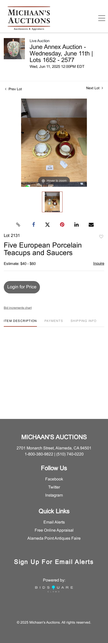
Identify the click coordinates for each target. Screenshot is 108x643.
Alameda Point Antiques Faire (54, 538)
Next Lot (93, 88)
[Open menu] (101, 18)
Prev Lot (15, 89)
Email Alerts (54, 522)
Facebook (54, 479)
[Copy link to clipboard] (18, 225)
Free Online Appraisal (54, 530)
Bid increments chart (18, 308)
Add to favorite (101, 236)
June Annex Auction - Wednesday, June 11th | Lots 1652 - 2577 (61, 54)
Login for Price (21, 287)
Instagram (54, 495)
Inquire (98, 263)
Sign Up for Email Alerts (54, 562)
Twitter (54, 487)
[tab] (20, 323)
